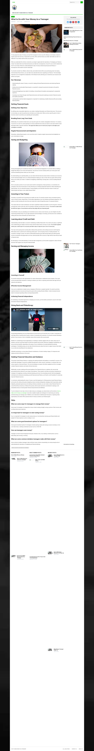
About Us (81, 748)
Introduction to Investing (69, 444)
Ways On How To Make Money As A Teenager (22, 12)
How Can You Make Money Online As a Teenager (21, 556)
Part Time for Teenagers (75, 243)
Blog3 (13, 16)
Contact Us (74, 748)
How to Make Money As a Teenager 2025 (59, 455)
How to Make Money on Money (17, 454)
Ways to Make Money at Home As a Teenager (22, 459)
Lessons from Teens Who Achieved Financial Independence (37, 455)
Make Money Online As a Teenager (71, 40)
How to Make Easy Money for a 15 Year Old (59, 553)
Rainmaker (13, 21)
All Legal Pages (66, 748)
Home (13, 2)
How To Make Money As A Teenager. (18, 748)
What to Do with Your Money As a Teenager (20, 447)
